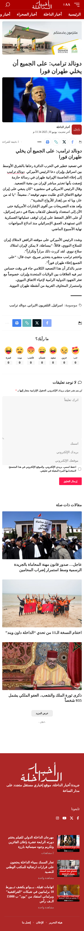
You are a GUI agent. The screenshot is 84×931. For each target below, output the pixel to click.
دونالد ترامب (16, 172)
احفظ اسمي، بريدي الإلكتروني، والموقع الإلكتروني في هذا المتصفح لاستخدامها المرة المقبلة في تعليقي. (42, 469)
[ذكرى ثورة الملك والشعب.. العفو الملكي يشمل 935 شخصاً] (42, 666)
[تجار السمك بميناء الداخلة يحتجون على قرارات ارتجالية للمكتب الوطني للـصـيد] (68, 868)
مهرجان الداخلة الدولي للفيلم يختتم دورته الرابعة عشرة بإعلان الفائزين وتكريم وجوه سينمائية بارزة (31, 842)
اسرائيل (57, 305)
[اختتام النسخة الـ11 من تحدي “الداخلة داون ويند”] (42, 603)
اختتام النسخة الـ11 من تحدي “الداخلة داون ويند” (43, 632)
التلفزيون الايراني (39, 305)
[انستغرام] (57, 818)
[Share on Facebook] (72, 142)
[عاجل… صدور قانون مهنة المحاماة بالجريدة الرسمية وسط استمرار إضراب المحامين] (42, 535)
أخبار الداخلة (63, 127)
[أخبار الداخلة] (42, 4)
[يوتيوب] (64, 818)
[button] (76, 5)
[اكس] (71, 818)
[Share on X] (64, 142)
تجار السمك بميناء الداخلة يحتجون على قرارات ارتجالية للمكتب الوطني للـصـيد (30, 867)
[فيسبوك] (78, 818)
